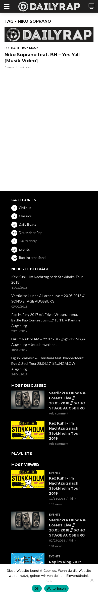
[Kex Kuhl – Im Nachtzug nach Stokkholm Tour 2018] (27, 430)
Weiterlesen (56, 588)
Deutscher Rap (16, 48)
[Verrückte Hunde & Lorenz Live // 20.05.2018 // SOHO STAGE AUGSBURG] (27, 400)
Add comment (58, 413)
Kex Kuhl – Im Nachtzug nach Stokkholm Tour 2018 (47, 279)
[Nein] (91, 580)
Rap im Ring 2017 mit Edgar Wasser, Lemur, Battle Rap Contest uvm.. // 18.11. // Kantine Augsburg (45, 320)
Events (54, 472)
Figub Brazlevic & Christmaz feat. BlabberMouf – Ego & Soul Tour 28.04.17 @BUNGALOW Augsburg (48, 363)
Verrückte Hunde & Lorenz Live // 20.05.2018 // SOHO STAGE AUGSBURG (47, 298)
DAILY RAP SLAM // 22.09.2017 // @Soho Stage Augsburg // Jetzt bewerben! (48, 342)
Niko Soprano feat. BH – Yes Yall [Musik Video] (42, 58)
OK (36, 588)
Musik (33, 48)
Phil (71, 498)
